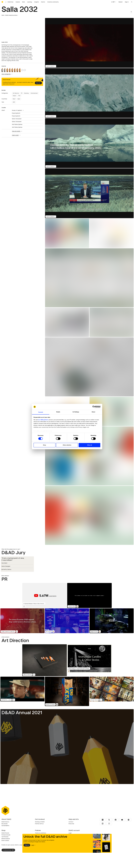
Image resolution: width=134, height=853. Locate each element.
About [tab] (93, 412)
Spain (19, 98)
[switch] (58, 438)
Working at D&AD (40, 821)
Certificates (5, 836)
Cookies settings (7, 850)
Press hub (71, 823)
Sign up (27, 845)
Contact (71, 821)
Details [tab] (58, 412)
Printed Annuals (6, 834)
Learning (29, 2)
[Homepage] (2, 2)
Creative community (53, 2)
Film (19, 95)
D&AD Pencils (5, 833)
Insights (36, 2)
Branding (26, 93)
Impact (14, 95)
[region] (89, 93)
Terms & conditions (40, 833)
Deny (44, 445)
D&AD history (5, 821)
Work (23, 2)
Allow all (89, 445)
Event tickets (5, 840)
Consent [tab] (40, 412)
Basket (121, 2)
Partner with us (39, 823)
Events (43, 2)
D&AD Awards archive (11, 15)
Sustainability (5, 825)
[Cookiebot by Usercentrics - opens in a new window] (93, 407)
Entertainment (34, 93)
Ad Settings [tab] (76, 412)
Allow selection (67, 445)
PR (21, 93)
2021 (14, 102)
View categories (6, 74)
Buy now (38, 83)
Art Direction (16, 93)
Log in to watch (50, 66)
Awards (18, 2)
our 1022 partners (43, 419)
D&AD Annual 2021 (22, 712)
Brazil (14, 98)
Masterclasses (6, 838)
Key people (5, 823)
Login (70, 833)
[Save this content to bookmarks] (131, 12)
